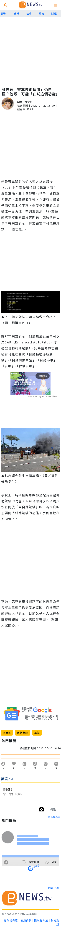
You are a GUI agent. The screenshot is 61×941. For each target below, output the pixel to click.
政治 (41, 13)
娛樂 (16, 13)
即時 (4, 13)
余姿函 (29, 102)
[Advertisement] (30, 49)
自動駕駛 (22, 732)
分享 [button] (54, 862)
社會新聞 (22, 105)
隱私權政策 (54, 816)
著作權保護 (11, 920)
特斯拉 (7, 732)
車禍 (37, 732)
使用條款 (25, 920)
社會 (29, 13)
